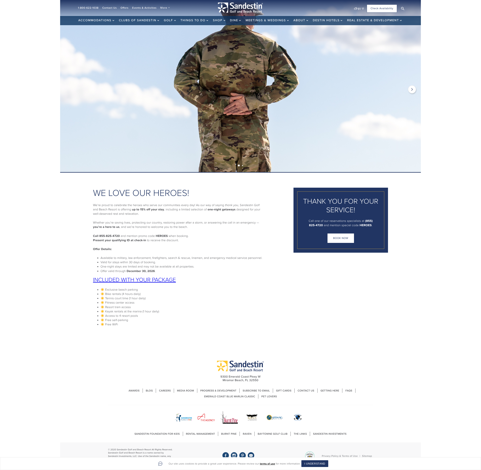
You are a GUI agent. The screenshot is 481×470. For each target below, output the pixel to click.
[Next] (412, 89)
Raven (247, 434)
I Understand (314, 463)
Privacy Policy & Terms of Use (340, 456)
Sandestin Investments (329, 434)
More (163, 7)
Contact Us (109, 8)
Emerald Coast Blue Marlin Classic (229, 396)
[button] (402, 9)
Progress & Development (218, 391)
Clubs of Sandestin (137, 20)
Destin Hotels (326, 20)
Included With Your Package (134, 280)
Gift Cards (283, 391)
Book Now (340, 238)
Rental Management (200, 434)
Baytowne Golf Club (272, 434)
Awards (134, 391)
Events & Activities (144, 8)
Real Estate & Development (373, 20)
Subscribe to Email (256, 391)
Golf (168, 20)
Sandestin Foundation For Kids (157, 434)
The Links (300, 434)
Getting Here (330, 391)
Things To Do (193, 20)
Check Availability (382, 8)
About (299, 20)
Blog (149, 391)
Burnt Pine (229, 434)
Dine (234, 20)
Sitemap (367, 456)
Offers (124, 8)
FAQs (348, 391)
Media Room (185, 391)
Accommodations (94, 20)
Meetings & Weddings (266, 20)
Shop (217, 20)
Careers (165, 391)
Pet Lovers (269, 396)
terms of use (267, 464)
